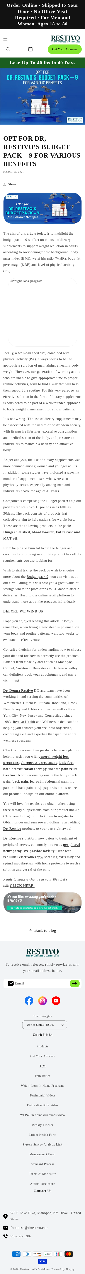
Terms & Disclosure (42, 1173)
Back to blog (45, 930)
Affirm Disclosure (42, 1183)
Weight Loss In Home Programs (42, 1085)
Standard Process (42, 1164)
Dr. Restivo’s (13, 838)
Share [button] (12, 184)
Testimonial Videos (43, 1095)
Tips (42, 1066)
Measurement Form (42, 1154)
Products (42, 1046)
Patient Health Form (42, 1134)
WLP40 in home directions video (42, 1115)
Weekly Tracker (42, 1125)
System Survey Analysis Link (42, 1144)
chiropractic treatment (39, 762)
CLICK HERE (22, 885)
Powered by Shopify (63, 1269)
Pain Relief (42, 1076)
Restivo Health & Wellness (35, 1269)
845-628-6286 (20, 1236)
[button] (5, 38)
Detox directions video (42, 1105)
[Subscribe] (75, 983)
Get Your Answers (64, 49)
